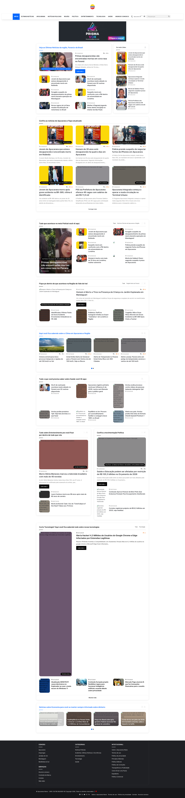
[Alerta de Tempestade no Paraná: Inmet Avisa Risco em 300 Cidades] (106, 345)
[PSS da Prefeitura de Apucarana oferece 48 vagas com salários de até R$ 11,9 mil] (121, 105)
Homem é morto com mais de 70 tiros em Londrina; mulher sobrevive (97, 260)
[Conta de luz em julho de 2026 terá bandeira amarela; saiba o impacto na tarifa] (133, 719)
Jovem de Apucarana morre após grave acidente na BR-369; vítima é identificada (55, 192)
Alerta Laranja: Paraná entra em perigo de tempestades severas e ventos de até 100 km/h (133, 359)
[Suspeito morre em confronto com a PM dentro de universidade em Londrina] (80, 92)
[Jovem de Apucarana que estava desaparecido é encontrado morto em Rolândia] (44, 79)
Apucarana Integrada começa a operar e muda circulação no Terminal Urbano (126, 192)
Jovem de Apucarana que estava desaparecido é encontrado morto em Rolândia (55, 152)
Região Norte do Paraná (133, 283)
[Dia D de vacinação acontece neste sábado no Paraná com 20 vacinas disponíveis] (80, 79)
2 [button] (93, 368)
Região (66, 16)
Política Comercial (117, 776)
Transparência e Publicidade (120, 768)
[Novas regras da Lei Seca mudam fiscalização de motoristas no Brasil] (44, 105)
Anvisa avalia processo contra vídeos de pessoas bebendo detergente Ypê (134, 387)
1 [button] (91, 368)
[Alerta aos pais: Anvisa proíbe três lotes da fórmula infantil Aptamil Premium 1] (118, 416)
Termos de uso (116, 753)
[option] (51, 350)
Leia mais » (80, 71)
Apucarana (41, 16)
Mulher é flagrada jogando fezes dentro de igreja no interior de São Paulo (97, 107)
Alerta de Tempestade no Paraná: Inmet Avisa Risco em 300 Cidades (106, 359)
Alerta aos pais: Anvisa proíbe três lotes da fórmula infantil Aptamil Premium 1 (135, 414)
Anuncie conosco (122, 16)
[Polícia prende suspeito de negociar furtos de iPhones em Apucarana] (114, 243)
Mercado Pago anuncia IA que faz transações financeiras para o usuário (134, 684)
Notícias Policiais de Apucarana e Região (128, 223)
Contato (41, 778)
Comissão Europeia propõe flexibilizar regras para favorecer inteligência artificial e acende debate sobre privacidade (98, 686)
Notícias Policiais (54, 16)
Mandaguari (42, 759)
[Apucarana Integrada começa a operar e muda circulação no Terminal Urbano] (121, 81)
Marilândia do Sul (44, 762)
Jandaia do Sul (43, 756)
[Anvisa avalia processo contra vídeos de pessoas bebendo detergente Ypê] (118, 396)
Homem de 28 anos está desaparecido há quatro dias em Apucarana (136, 67)
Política (75, 16)
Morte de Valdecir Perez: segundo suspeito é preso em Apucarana (136, 91)
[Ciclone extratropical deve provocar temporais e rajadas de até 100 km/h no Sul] (51, 345)
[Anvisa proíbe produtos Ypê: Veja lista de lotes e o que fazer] (44, 414)
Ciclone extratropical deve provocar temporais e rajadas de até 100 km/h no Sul (51, 359)
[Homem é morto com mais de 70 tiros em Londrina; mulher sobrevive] (81, 258)
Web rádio (42, 781)
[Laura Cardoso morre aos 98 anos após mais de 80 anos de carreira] (44, 494)
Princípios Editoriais (118, 759)
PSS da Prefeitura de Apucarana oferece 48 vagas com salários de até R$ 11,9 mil (91, 192)
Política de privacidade (119, 756)
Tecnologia (100, 16)
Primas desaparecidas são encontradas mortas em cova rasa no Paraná (91, 59)
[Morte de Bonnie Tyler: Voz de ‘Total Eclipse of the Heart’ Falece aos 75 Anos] (44, 506)
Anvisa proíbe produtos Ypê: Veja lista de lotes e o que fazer (60, 414)
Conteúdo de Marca (45, 775)
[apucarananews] (92, 7)
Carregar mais (92, 209)
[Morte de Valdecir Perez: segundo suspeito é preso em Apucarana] (121, 93)
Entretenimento (87, 16)
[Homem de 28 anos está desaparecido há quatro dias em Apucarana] (121, 69)
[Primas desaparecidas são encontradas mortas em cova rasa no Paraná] (55, 251)
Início (16, 16)
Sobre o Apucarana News (120, 750)
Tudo (114, 223)
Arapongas (42, 753)
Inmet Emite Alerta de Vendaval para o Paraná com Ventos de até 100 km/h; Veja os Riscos (78, 359)
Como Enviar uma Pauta (119, 771)
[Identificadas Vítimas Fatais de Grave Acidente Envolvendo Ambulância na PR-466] (44, 315)
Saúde (110, 16)
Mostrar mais (92, 697)
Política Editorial (117, 762)
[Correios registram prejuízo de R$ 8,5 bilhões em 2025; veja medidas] (102, 511)
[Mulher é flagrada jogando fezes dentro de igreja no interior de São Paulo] (80, 105)
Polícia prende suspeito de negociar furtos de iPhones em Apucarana (135, 247)
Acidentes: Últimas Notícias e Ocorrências (88, 753)
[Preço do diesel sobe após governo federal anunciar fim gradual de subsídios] (106, 719)
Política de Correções (118, 765)
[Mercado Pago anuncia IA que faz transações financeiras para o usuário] (118, 682)
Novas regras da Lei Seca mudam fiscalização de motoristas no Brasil (60, 107)
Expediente (115, 774)
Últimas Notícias (27, 16)
